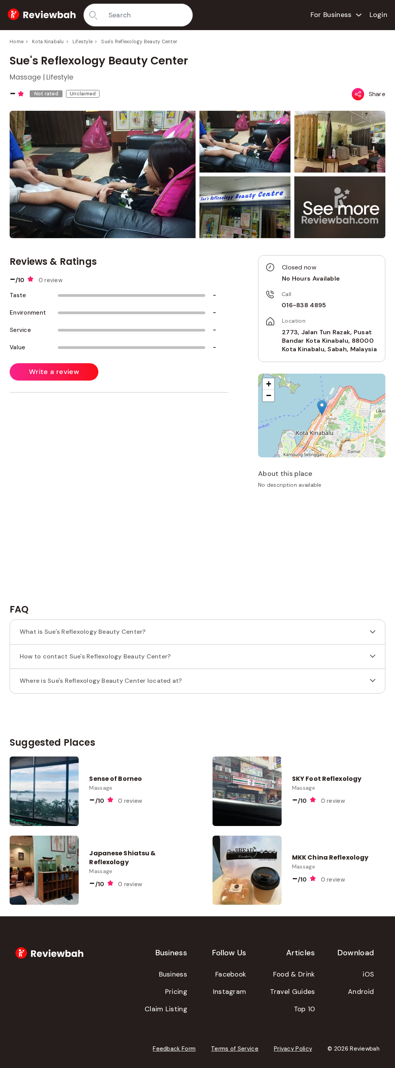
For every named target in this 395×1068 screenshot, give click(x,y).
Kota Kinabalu (48, 42)
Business (173, 974)
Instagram (229, 991)
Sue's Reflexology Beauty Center (139, 42)
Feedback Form (174, 1049)
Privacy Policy (293, 1049)
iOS (368, 974)
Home (17, 42)
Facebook (230, 974)
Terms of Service (234, 1049)
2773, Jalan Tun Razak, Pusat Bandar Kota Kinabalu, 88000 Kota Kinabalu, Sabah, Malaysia (329, 341)
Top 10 (304, 1009)
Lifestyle (83, 42)
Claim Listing (166, 1009)
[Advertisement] (322, 549)
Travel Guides (292, 991)
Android (361, 991)
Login (379, 14)
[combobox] (148, 15)
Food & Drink (294, 974)
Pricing (176, 991)
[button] (341, 208)
